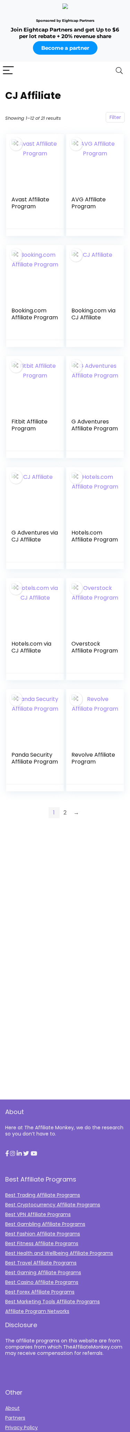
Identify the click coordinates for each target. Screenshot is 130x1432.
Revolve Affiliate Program (93, 758)
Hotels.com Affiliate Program (94, 536)
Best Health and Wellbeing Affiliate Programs (59, 1253)
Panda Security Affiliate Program (34, 758)
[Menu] (8, 71)
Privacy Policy (21, 1427)
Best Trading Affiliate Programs (42, 1195)
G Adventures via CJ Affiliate (34, 536)
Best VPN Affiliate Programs (38, 1214)
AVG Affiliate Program (88, 202)
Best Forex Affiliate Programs (40, 1291)
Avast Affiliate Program (30, 202)
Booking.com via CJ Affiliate (93, 314)
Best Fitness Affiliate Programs (41, 1243)
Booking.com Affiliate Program (34, 314)
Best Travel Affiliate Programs (41, 1262)
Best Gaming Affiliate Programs (43, 1272)
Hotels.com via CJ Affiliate (31, 647)
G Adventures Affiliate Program (94, 425)
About (12, 1408)
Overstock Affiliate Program (94, 647)
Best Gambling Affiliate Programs (45, 1224)
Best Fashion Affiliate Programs (42, 1233)
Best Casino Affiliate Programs (41, 1282)
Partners (15, 1417)
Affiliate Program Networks (37, 1311)
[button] (7, 1153)
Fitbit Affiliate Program (29, 425)
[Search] (119, 71)
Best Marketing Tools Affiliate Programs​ (52, 1301)
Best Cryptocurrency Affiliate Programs (52, 1204)
